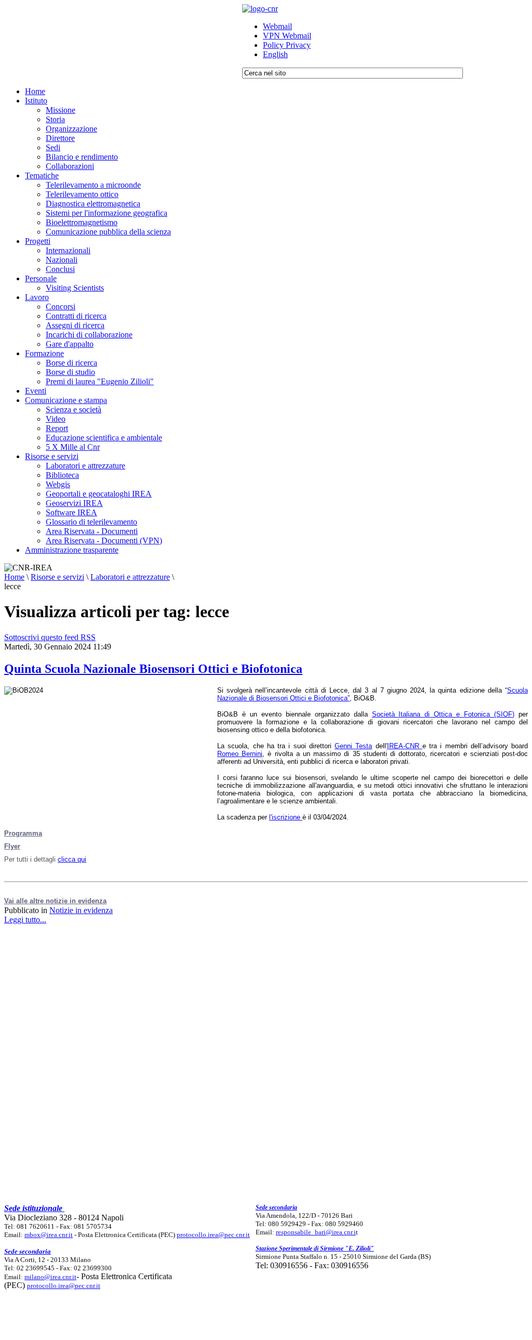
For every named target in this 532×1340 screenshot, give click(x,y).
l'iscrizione (285, 817)
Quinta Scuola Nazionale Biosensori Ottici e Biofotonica (153, 668)
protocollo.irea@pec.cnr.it (213, 1235)
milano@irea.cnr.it (50, 1277)
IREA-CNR (404, 746)
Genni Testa (353, 746)
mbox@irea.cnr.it (48, 1235)
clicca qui (72, 859)
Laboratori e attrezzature (130, 577)
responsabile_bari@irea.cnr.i (316, 1232)
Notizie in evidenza (81, 910)
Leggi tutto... (25, 919)
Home (14, 577)
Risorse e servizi (57, 577)
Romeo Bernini (239, 754)
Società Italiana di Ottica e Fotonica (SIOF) (443, 714)
